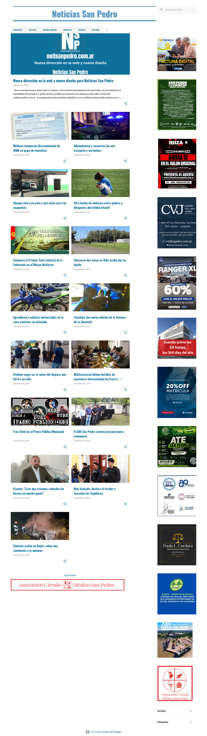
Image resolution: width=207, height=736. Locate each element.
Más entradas (70, 575)
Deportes (67, 30)
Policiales (17, 30)
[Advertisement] (142, 78)
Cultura (95, 30)
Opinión (81, 30)
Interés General (50, 30)
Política (32, 30)
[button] (125, 104)
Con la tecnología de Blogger (105, 731)
